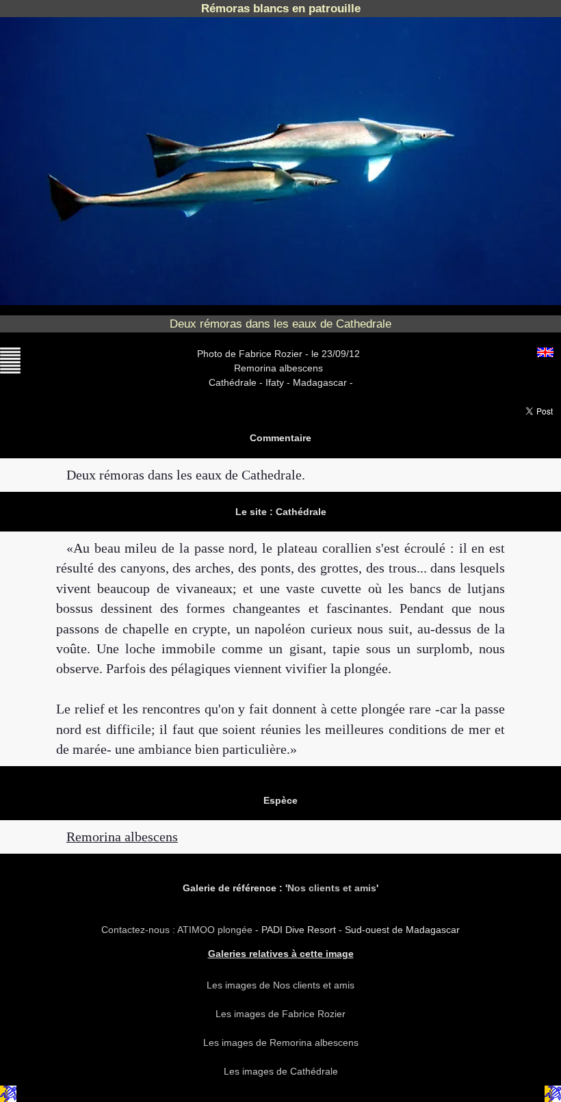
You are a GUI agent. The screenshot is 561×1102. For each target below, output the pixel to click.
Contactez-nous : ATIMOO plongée (178, 929)
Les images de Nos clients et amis (280, 985)
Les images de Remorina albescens (280, 1042)
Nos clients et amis (331, 887)
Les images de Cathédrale (281, 1071)
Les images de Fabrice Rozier (280, 1013)
